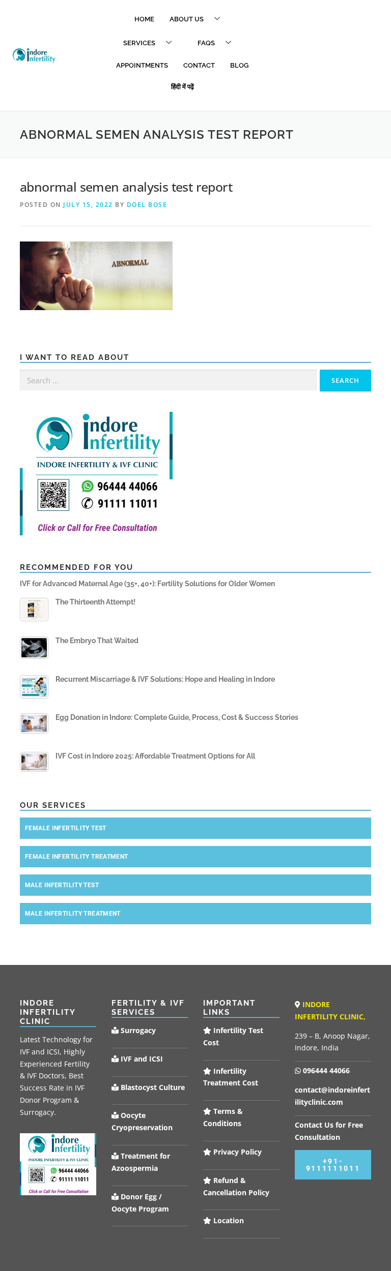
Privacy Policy (236, 1152)
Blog (239, 65)
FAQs (206, 43)
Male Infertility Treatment (73, 913)
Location (227, 1220)
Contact (199, 65)
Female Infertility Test (65, 828)
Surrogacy (137, 1030)
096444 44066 (325, 1070)
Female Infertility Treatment (76, 856)
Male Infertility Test (62, 885)
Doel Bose (147, 204)
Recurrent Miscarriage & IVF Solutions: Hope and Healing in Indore (165, 679)
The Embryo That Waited (96, 641)
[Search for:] (168, 380)
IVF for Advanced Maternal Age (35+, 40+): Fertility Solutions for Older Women (147, 584)
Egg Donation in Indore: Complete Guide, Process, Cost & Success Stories (176, 717)
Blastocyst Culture (152, 1087)
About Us (187, 19)
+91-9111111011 (333, 1164)
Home (144, 19)
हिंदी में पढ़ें (182, 86)
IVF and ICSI (141, 1059)
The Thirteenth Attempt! (95, 602)
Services (139, 43)
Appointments (142, 65)
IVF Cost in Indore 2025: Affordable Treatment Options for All (155, 756)
